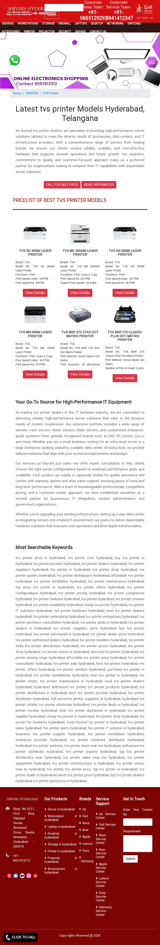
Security (65, 31)
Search (51, 15)
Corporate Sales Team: (93, 10)
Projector (47, 31)
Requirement (131, 831)
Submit (130, 859)
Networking (115, 23)
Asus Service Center (101, 838)
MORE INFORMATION (99, 184)
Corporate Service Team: (119, 10)
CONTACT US (98, 31)
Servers (8, 23)
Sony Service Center (101, 896)
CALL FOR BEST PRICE (62, 184)
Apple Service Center (101, 867)
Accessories (11, 31)
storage (48, 23)
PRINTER (29, 31)
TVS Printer (50, 93)
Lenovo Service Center (102, 882)
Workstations (28, 23)
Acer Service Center (101, 853)
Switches (134, 23)
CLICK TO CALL (23, 937)
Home (17, 93)
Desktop (97, 23)
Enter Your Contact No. (137, 812)
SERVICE (80, 31)
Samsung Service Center (104, 910)
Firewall (65, 23)
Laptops (81, 23)
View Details (35, 293)
